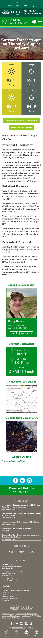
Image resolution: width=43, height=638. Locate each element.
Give (31, 552)
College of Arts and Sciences (12, 566)
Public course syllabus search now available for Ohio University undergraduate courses (21, 506)
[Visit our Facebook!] (15, 480)
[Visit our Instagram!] (29, 480)
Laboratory (17, 22)
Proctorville (14, 599)
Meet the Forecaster (21, 127)
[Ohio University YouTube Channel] (31, 623)
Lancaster (5, 596)
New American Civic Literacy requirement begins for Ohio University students (21, 536)
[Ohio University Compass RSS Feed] (26, 623)
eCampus (33, 2)
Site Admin (26, 616)
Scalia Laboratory (8, 564)
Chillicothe (5, 592)
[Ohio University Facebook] (12, 623)
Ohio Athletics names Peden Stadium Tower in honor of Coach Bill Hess (21, 514)
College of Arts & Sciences (32, 12)
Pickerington (15, 596)
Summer (16, 636)
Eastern (4, 594)
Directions (7, 575)
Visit (11, 552)
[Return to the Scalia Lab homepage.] (5, 21)
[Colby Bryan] (21, 317)
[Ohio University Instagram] (21, 623)
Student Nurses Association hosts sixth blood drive (20, 522)
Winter (36, 636)
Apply (21, 552)
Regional (25, 2)
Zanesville (5, 601)
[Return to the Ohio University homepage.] (12, 12)
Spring (7, 636)
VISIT (10, 6)
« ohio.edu (10, 2)
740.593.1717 (21, 492)
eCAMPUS (6, 586)
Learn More (26, 333)
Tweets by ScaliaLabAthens (14, 461)
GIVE (25, 6)
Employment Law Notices (11, 616)
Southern (5, 599)
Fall (26, 636)
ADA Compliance (8, 614)
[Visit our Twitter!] (22, 480)
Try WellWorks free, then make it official (16, 528)
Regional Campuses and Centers (16, 590)
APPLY (18, 6)
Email (14, 333)
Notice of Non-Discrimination (26, 614)
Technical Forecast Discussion (21, 120)
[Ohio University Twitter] (16, 623)
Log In (17, 2)
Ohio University (7, 568)
